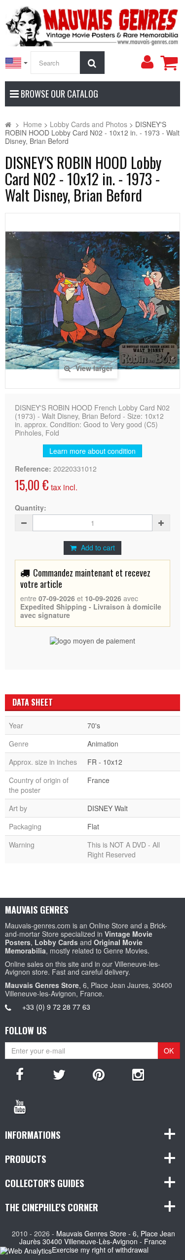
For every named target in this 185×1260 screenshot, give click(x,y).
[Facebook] (20, 1074)
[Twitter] (59, 1074)
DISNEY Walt (107, 808)
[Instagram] (138, 1074)
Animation (102, 744)
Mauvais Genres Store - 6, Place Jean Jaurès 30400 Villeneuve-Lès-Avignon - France (97, 1237)
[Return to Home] (8, 124)
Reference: (33, 469)
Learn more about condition (92, 451)
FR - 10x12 (104, 762)
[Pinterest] (98, 1074)
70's (93, 725)
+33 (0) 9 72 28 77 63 (56, 1007)
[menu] (147, 62)
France (98, 780)
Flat (93, 826)
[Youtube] (20, 1106)
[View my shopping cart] (168, 62)
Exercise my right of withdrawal (100, 1250)
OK (169, 1051)
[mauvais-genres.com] (92, 25)
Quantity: (30, 508)
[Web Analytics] (26, 1250)
